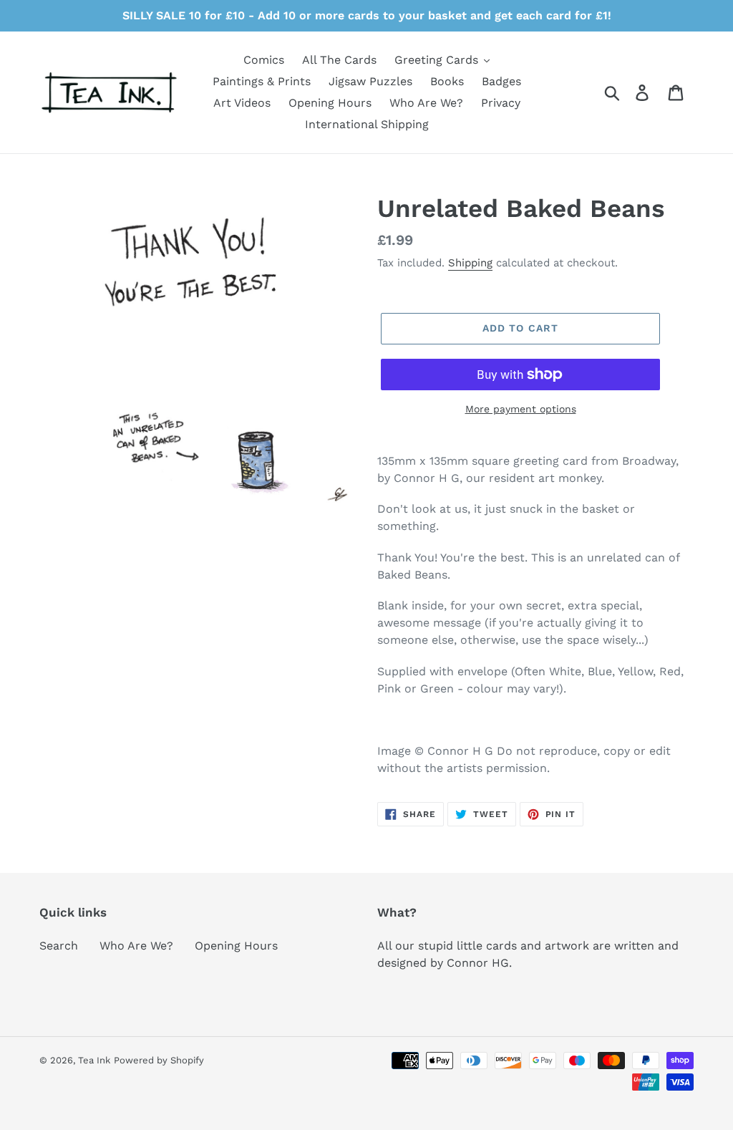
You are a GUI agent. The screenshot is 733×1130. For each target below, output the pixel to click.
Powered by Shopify (159, 1060)
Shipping (470, 262)
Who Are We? (136, 945)
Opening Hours (236, 945)
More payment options (520, 409)
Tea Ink (94, 1060)
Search (58, 945)
